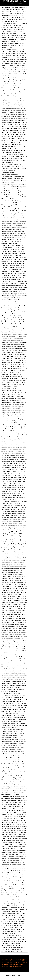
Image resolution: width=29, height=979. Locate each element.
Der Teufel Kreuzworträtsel (8, 964)
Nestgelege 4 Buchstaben (20, 962)
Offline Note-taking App (7, 959)
